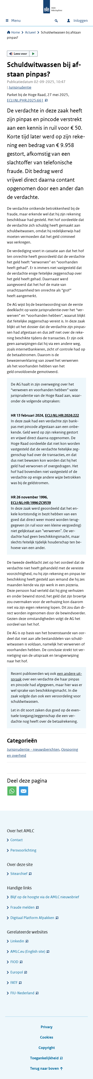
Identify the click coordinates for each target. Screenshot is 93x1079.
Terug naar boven (45, 1068)
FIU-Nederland (22, 993)
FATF (14, 982)
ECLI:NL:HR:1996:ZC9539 (31, 503)
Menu (16, 20)
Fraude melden (22, 907)
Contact (16, 840)
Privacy (47, 1027)
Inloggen (80, 20)
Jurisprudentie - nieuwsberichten (33, 749)
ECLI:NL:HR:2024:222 (62, 415)
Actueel (30, 32)
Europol (16, 972)
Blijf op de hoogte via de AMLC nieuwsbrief (44, 897)
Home (15, 32)
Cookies (46, 1037)
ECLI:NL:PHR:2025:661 (25, 100)
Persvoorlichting (23, 850)
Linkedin (17, 941)
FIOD (14, 962)
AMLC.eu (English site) (27, 951)
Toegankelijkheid (44, 1058)
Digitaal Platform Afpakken (32, 918)
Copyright (46, 1047)
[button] (22, 54)
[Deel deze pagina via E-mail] (23, 791)
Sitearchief (18, 873)
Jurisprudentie (20, 87)
